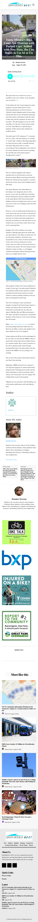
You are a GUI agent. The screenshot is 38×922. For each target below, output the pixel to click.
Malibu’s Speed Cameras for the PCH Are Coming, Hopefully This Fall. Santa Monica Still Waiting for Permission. (19, 781)
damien (10, 410)
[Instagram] (9, 865)
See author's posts (11, 459)
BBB (3, 900)
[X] (17, 655)
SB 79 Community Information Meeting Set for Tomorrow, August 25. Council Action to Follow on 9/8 (19, 708)
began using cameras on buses (19, 324)
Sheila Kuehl (8, 822)
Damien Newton (20, 62)
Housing (4, 893)
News (24, 36)
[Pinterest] (21, 655)
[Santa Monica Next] (19, 4)
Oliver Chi (7, 714)
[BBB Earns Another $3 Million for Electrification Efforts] (19, 729)
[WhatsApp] (26, 655)
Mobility (15, 36)
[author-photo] (3, 714)
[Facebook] (12, 655)
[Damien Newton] (19, 491)
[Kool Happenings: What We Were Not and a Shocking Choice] (19, 802)
